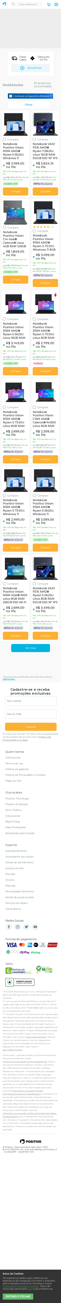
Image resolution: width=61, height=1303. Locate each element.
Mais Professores (15, 827)
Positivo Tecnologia (17, 798)
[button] (56, 4)
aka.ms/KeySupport (36, 1037)
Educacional (12, 815)
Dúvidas (10, 874)
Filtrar (29, 104)
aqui (30, 1288)
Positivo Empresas (16, 804)
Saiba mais (9, 679)
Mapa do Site (13, 780)
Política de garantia (16, 769)
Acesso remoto (14, 868)
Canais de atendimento (19, 862)
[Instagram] (17, 927)
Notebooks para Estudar (20, 833)
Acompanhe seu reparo (19, 856)
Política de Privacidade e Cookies (25, 774)
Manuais (10, 885)
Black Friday (12, 821)
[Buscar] (13, 4)
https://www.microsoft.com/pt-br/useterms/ (25, 1061)
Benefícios (34, 68)
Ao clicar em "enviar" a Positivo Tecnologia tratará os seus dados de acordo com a (30, 737)
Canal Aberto (13, 908)
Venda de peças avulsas (19, 897)
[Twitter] (26, 927)
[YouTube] (35, 927)
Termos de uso (14, 763)
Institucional (12, 757)
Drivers (9, 879)
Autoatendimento (16, 850)
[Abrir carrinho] (49, 5)
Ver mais (30, 648)
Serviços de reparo (16, 903)
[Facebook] (9, 927)
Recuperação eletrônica (19, 891)
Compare (12, 139)
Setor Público (13, 810)
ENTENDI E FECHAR (18, 1296)
